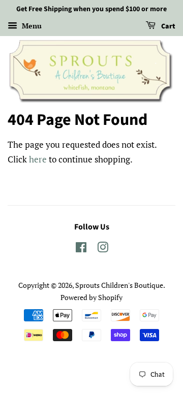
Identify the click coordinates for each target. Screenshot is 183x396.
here (38, 159)
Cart (167, 26)
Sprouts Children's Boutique (119, 285)
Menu (31, 25)
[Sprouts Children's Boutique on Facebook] (81, 249)
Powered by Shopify (91, 297)
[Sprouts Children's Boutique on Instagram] (102, 249)
